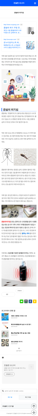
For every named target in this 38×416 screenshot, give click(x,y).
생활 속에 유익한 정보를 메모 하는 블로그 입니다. (15, 369)
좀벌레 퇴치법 (19, 12)
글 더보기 (19, 350)
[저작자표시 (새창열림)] (35, 292)
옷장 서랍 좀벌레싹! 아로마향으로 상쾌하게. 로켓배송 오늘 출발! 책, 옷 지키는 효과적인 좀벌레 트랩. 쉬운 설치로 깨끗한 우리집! (13, 31)
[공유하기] (12, 294)
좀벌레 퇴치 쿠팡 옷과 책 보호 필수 (13, 28)
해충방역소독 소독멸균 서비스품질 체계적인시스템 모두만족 (13, 46)
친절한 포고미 (19, 3)
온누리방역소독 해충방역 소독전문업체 (12, 42)
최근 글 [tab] (10, 397)
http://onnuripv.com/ (10, 39)
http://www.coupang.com (11, 24)
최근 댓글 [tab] (28, 397)
